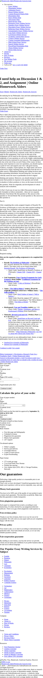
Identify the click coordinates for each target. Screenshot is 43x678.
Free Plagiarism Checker (12, 647)
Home (6, 619)
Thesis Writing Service (15, 48)
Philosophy (8, 562)
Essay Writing (13, 6)
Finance (6, 595)
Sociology (7, 577)
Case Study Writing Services (17, 33)
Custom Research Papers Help (18, 14)
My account (8, 61)
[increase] (1, 381)
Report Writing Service (15, 12)
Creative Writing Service (16, 38)
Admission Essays (14, 10)
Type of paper (4, 365)
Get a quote (16, 348)
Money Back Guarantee (12, 640)
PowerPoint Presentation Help (18, 46)
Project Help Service (15, 50)
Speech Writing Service (16, 44)
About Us (7, 52)
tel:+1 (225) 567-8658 (20, 65)
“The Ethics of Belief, (21, 302)
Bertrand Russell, (19, 268)
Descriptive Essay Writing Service (19, 27)
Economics (7, 567)
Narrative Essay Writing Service (18, 25)
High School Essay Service (17, 42)
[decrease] (3, 381)
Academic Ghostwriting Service (18, 36)
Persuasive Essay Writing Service (19, 23)
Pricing (6, 53)
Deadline (3, 373)
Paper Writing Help (14, 18)
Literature (7, 579)
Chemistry (7, 566)
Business (7, 558)
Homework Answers (30, 92)
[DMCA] (5, 662)
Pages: (2, 401)
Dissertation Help (14, 16)
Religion (7, 575)
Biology (6, 607)
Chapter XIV (30, 272)
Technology (8, 586)
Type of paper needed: (7, 397)
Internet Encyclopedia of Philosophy (16, 344)
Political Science (9, 580)
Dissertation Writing (15, 8)
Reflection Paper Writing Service (19, 29)
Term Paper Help (14, 19)
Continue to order (6, 348)
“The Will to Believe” (16, 289)
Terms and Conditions (11, 634)
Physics (6, 601)
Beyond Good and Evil (19, 315)
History (6, 560)
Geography (8, 597)
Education (7, 605)
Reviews (7, 57)
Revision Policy (9, 638)
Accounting (8, 610)
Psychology (8, 571)
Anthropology (8, 592)
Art (5, 588)
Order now (7, 63)
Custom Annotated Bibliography (19, 40)
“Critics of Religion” (24, 283)
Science (6, 608)
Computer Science (10, 582)
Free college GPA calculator (13, 656)
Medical (6, 593)
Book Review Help (14, 21)
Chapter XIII (21, 272)
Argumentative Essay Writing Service (20, 31)
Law (5, 564)
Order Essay (4, 111)
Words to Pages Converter (12, 652)
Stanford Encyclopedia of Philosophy (16, 342)
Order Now (4, 68)
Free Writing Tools (10, 59)
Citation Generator (10, 649)
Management (8, 573)
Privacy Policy (9, 636)
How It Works (9, 55)
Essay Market (4, 92)
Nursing (6, 612)
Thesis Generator (9, 651)
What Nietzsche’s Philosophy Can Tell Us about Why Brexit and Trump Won (25, 332)
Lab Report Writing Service (17, 35)
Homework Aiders (16, 92)
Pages (2, 377)
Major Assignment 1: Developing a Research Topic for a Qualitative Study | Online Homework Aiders (18, 355)
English (6, 556)
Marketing (7, 603)
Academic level (5, 369)
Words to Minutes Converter (13, 654)
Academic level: (5, 407)
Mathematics (8, 590)
